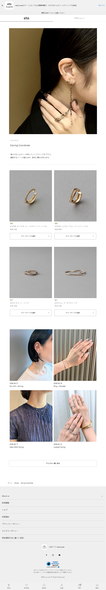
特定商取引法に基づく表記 (13, 538)
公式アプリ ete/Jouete (56, 547)
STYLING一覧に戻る (53, 463)
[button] (44, 586)
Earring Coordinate (27, 483)
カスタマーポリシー (10, 531)
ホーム (10, 483)
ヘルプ (4, 510)
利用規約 (5, 517)
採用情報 (5, 503)
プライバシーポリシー (11, 524)
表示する (102, 5)
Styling (16, 483)
